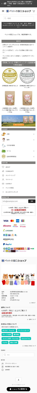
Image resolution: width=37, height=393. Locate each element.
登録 (32, 201)
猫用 (8, 140)
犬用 (8, 134)
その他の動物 (11, 145)
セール (9, 151)
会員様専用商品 (11, 156)
